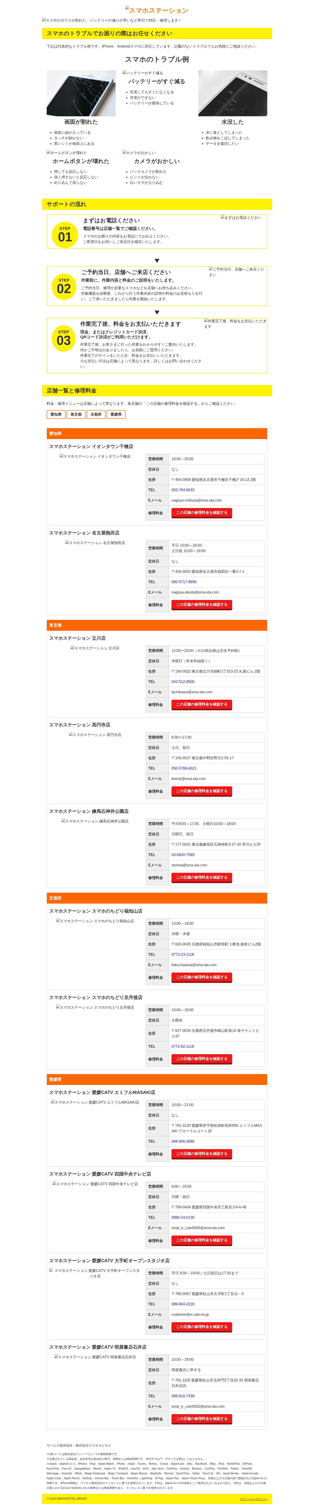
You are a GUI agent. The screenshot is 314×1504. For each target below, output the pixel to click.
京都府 (96, 414)
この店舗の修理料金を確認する (202, 512)
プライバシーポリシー (253, 1499)
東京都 (76, 414)
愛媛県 (116, 414)
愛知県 (56, 414)
